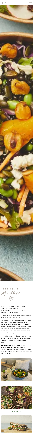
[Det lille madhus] (5, 2)
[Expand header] (30, 2)
